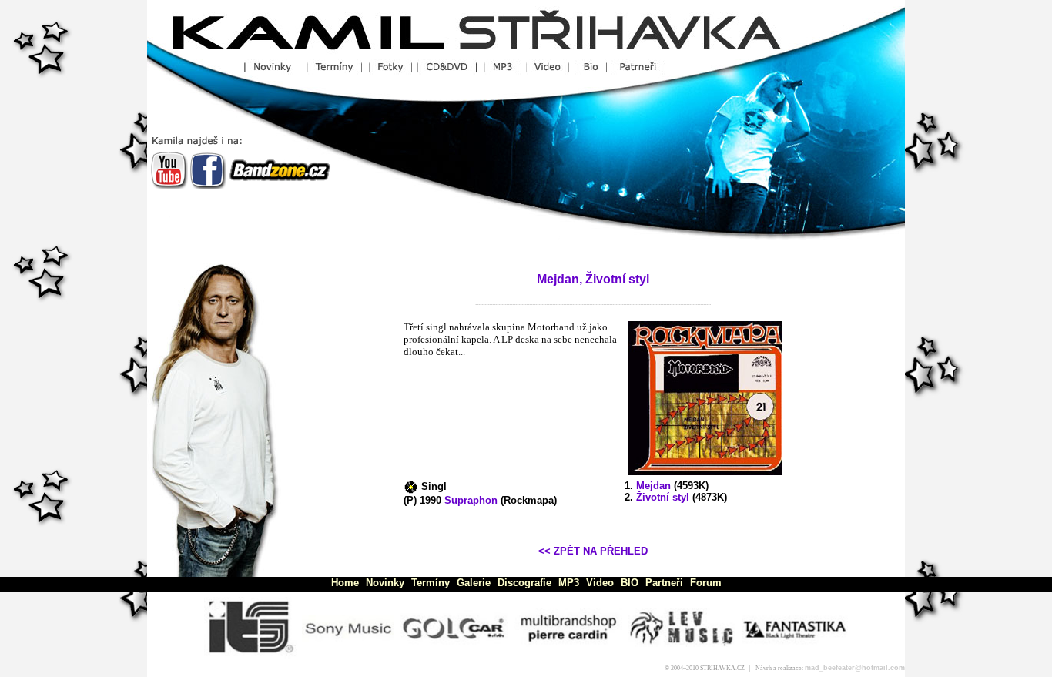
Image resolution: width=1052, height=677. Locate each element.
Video (600, 582)
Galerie (474, 582)
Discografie (524, 582)
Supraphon (471, 500)
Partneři (664, 582)
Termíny (430, 582)
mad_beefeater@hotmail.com (855, 668)
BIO (629, 582)
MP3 (568, 582)
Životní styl (662, 497)
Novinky (385, 582)
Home (345, 582)
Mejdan (653, 485)
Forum (706, 582)
